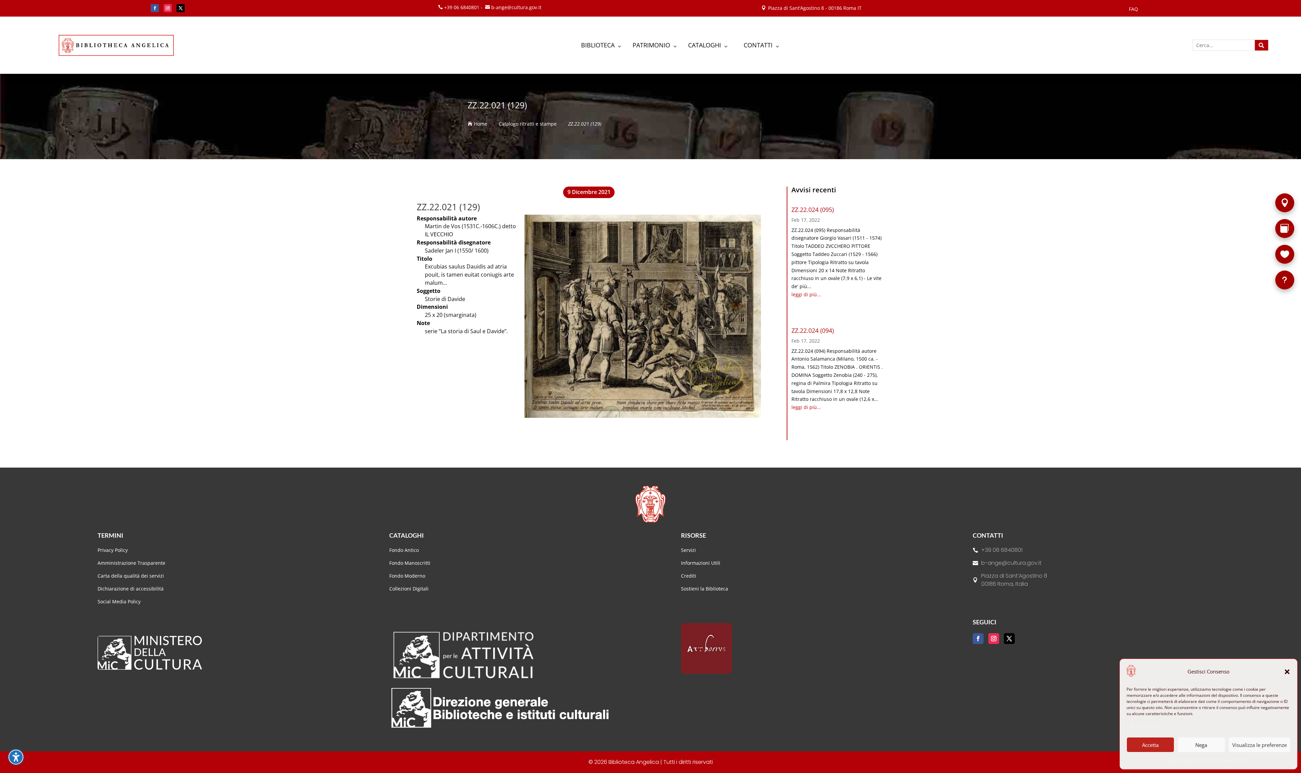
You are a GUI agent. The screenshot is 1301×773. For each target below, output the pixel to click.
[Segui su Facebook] (155, 8)
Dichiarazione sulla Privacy (1221, 760)
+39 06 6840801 (1002, 550)
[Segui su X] (181, 8)
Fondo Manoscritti (409, 563)
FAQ (1133, 9)
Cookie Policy (1180, 760)
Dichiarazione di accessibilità (131, 588)
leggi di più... (806, 294)
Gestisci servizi (1144, 726)
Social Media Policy (119, 601)
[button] (1287, 671)
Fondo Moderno (407, 576)
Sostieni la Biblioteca (704, 588)
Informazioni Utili (700, 563)
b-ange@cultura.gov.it (1011, 563)
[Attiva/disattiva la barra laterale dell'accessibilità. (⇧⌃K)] (15, 757)
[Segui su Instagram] (168, 8)
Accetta (1150, 745)
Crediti (688, 576)
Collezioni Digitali (409, 588)
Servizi (688, 550)
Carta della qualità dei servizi (131, 576)
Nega (1201, 745)
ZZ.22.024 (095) (812, 210)
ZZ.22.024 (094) (812, 330)
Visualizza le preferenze (1259, 745)
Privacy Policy (113, 550)
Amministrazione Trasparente (131, 563)
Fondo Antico (404, 550)
